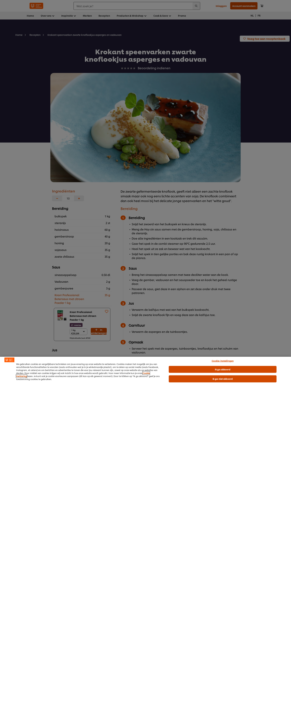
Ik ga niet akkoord (223, 378)
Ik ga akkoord (222, 369)
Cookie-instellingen (223, 360)
